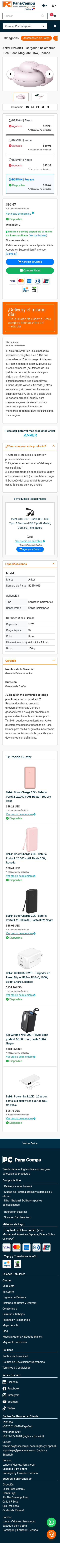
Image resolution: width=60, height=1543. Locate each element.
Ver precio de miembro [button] (18, 213)
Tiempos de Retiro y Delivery (19, 1303)
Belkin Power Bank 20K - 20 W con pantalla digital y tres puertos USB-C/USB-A (27, 1101)
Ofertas (6, 1280)
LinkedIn (13, 1382)
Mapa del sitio (10, 1325)
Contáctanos (9, 1308)
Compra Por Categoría (18, 26)
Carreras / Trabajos (13, 1314)
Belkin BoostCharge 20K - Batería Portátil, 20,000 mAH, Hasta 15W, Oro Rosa (28, 796)
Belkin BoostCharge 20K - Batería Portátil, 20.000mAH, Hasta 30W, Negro (30, 918)
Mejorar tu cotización (14, 1342)
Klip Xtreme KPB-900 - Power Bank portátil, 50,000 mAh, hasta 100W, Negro (27, 1039)
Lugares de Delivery (14, 1297)
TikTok (11, 1408)
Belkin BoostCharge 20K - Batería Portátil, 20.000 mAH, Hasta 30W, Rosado (26, 858)
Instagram (13, 1395)
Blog (5, 1331)
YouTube (13, 1401)
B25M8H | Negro (22, 159)
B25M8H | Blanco (22, 120)
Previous (11, 74)
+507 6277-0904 (12, 1436)
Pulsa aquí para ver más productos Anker (30, 430)
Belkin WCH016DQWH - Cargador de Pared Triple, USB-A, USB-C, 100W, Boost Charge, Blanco (28, 977)
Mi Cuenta (8, 1286)
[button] (45, 5)
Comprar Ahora (31, 270)
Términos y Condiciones (16, 1367)
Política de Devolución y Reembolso (23, 1362)
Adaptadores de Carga (36, 38)
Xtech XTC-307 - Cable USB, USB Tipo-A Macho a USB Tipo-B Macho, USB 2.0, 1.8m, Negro (30, 523)
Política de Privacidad (15, 1356)
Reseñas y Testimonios (16, 1319)
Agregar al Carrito (31, 261)
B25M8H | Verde (22, 140)
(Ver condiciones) (38, 235)
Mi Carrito (8, 1291)
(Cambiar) (11, 253)
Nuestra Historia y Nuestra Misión (22, 1336)
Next (49, 74)
